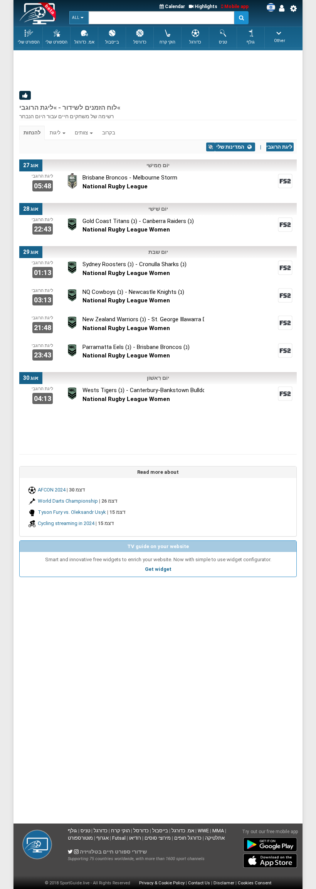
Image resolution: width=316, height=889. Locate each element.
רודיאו (135, 838)
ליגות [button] (56, 133)
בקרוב (108, 133)
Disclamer (223, 883)
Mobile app (236, 6)
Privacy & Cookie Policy (162, 883)
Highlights (205, 6)
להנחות (32, 133)
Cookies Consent (254, 883)
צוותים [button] (82, 133)
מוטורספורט (80, 838)
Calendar (174, 6)
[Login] (283, 8)
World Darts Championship (68, 501)
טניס (85, 831)
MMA (218, 831)
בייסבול (160, 831)
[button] (79, 17)
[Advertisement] (159, 69)
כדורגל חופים (188, 838)
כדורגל (101, 831)
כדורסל (141, 831)
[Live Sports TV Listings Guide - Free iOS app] (270, 859)
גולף (72, 831)
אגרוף (102, 838)
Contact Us (199, 883)
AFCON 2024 (52, 490)
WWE (203, 831)
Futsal (119, 838)
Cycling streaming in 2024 (66, 523)
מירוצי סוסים (158, 838)
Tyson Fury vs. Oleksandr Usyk (72, 512)
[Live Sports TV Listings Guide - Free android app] (270, 843)
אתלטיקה (215, 838)
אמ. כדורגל (182, 831)
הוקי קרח (120, 831)
